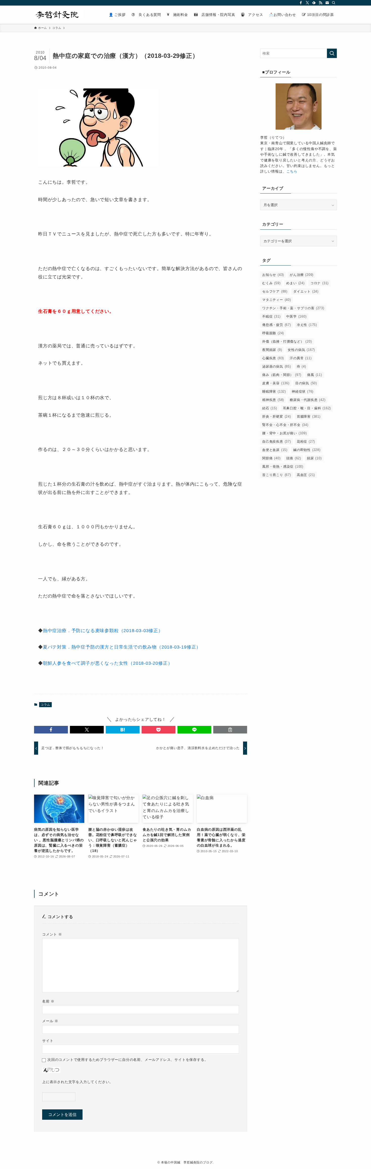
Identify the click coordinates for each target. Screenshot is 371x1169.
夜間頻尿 (272, 350)
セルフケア (274, 291)
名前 (48, 1001)
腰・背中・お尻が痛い (284, 433)
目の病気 (306, 383)
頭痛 (293, 458)
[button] (51, 729)
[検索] (333, 3)
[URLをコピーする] (230, 729)
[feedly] (314, 3)
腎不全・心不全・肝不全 (285, 425)
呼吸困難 (273, 333)
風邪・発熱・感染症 (282, 466)
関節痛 (271, 458)
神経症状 (302, 391)
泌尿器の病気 (276, 366)
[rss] (320, 3)
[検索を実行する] (332, 53)
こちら (292, 171)
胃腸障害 (309, 416)
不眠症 (271, 316)
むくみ (271, 283)
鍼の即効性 (307, 450)
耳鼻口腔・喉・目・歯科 (307, 408)
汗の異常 (300, 358)
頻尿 (314, 458)
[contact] (327, 3)
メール (50, 1021)
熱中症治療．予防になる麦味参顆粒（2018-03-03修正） (104, 630)
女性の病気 (301, 350)
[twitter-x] (307, 3)
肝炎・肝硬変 (276, 416)
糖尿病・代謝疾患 (307, 400)
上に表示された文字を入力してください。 (77, 1082)
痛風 (314, 375)
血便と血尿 (274, 450)
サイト (47, 1041)
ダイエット (306, 291)
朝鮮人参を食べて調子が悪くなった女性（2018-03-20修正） (108, 663)
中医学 (296, 316)
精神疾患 (273, 400)
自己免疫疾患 (276, 441)
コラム (45, 704)
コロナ (319, 283)
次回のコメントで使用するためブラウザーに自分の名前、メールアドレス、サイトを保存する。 (127, 1060)
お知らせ (273, 275)
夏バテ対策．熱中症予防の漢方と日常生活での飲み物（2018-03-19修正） (122, 647)
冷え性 (307, 325)
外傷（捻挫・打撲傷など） (287, 341)
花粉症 (306, 441)
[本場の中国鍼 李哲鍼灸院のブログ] (59, 15)
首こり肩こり (276, 475)
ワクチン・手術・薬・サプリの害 (293, 308)
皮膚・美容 (275, 383)
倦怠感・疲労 (276, 325)
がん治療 (301, 275)
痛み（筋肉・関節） (281, 375)
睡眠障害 (274, 391)
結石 (269, 408)
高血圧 (306, 475)
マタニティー (276, 300)
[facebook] (301, 3)
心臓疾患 (273, 358)
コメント (52, 934)
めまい (295, 283)
